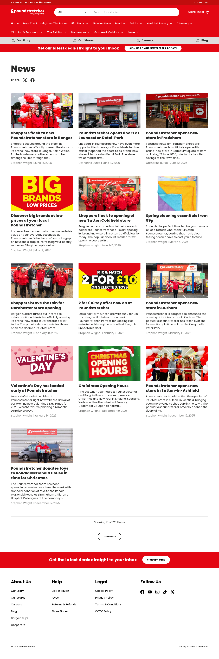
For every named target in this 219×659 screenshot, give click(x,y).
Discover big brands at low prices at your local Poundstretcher (37, 220)
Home (15, 23)
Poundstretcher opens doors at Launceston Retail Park (109, 135)
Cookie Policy (104, 591)
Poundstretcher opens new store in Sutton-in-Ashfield (172, 388)
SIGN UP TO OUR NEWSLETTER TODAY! (153, 48)
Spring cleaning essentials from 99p (177, 218)
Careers (147, 40)
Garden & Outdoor (106, 32)
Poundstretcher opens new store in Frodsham (172, 135)
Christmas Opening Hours (103, 385)
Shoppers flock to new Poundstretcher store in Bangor (41, 135)
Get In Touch (60, 591)
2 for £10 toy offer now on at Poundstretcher (105, 305)
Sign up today (156, 559)
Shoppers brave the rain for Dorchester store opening (37, 305)
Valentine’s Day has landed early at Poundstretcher (37, 388)
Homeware (78, 32)
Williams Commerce (197, 646)
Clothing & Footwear (25, 32)
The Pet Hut (55, 32)
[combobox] (116, 12)
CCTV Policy (103, 611)
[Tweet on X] (25, 80)
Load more (109, 536)
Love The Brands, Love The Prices (45, 23)
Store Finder (60, 611)
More (131, 32)
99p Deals (78, 23)
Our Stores (86, 40)
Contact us (201, 2)
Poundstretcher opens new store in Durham (172, 305)
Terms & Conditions (108, 604)
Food (118, 23)
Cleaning (183, 23)
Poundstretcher (27, 646)
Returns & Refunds (64, 604)
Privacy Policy (104, 598)
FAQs (55, 598)
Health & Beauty (157, 23)
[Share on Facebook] (32, 80)
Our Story (23, 40)
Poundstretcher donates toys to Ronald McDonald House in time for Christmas (39, 473)
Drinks (134, 23)
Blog (204, 40)
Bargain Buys (19, 618)
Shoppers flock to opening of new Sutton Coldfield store (106, 218)
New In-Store (102, 23)
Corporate (18, 625)
